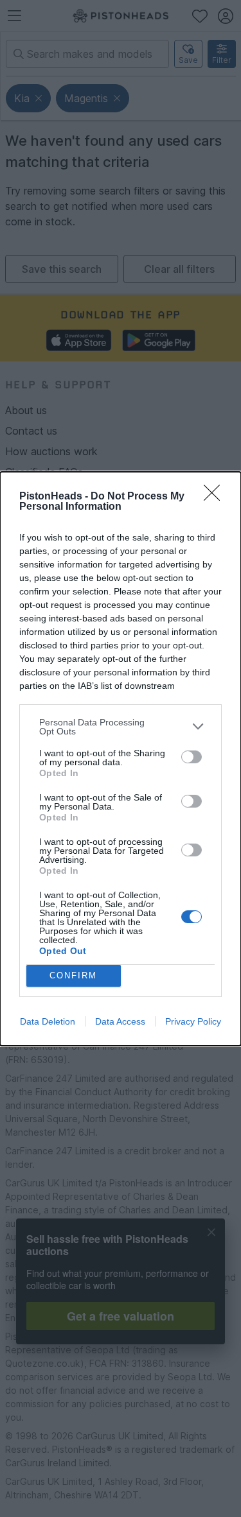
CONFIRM (73, 975)
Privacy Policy (193, 1021)
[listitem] (120, 727)
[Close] (216, 497)
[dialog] (120, 759)
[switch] (191, 756)
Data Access (120, 1021)
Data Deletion (47, 1021)
